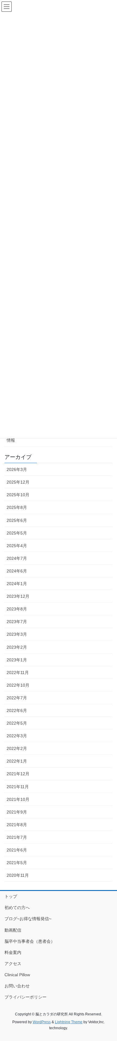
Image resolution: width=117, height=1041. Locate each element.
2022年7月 (17, 697)
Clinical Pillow (17, 974)
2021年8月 (17, 824)
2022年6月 (17, 710)
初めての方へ (17, 907)
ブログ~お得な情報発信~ (27, 918)
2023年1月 (17, 659)
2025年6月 (17, 520)
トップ (10, 896)
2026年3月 (17, 469)
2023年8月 (17, 609)
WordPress (42, 1022)
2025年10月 (18, 494)
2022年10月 (18, 685)
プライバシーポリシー (25, 997)
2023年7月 (17, 621)
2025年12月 (18, 482)
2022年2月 (17, 748)
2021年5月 (17, 862)
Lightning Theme (68, 1022)
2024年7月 (17, 558)
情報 (11, 440)
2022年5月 (17, 723)
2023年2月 (17, 647)
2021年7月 (17, 837)
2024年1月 (17, 583)
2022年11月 (18, 672)
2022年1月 (17, 761)
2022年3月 (17, 735)
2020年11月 (18, 875)
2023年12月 (18, 596)
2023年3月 (17, 634)
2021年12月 (18, 773)
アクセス (12, 963)
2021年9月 (17, 812)
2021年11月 (18, 786)
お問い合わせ (17, 985)
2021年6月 (17, 850)
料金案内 (12, 952)
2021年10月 (18, 799)
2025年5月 (17, 533)
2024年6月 (17, 571)
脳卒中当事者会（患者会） (29, 941)
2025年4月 (17, 545)
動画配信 (12, 930)
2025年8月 (17, 507)
